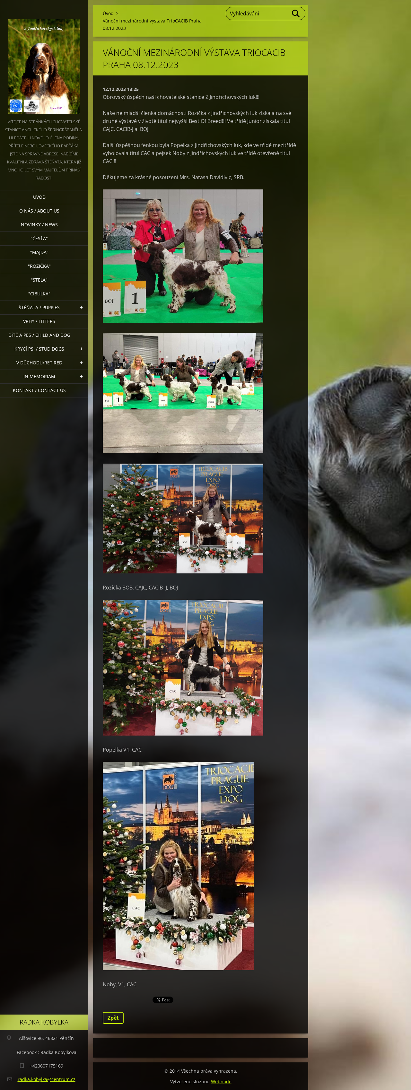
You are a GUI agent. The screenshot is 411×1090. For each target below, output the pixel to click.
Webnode (221, 1081)
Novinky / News (39, 225)
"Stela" (39, 280)
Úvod (39, 197)
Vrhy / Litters (39, 321)
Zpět (113, 1017)
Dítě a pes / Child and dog (39, 335)
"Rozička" (39, 266)
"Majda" (39, 252)
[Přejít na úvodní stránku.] (44, 59)
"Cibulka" (39, 294)
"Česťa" (39, 238)
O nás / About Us (39, 211)
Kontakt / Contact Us (39, 390)
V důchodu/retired (39, 363)
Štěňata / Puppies (39, 307)
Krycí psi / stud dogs (39, 349)
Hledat (296, 13)
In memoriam (39, 376)
